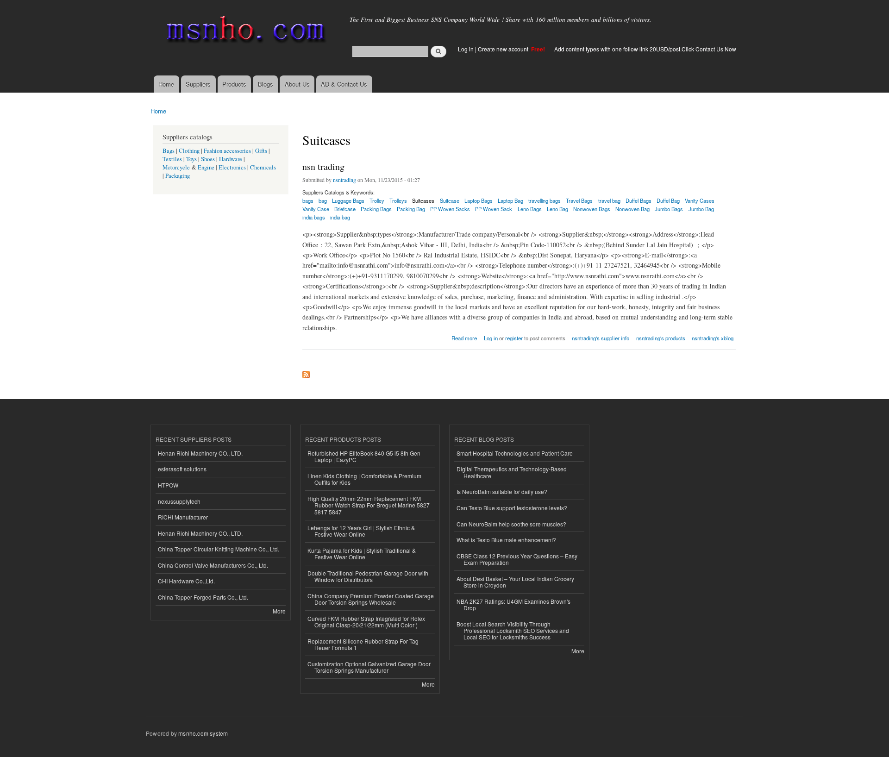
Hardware (230, 159)
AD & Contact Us (344, 84)
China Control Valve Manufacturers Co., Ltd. (213, 565)
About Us (297, 84)
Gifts (261, 151)
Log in (466, 49)
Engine (206, 167)
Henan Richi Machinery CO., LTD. (200, 453)
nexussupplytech (179, 501)
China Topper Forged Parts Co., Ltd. (203, 597)
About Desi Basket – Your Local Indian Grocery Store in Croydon (515, 582)
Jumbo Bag (701, 209)
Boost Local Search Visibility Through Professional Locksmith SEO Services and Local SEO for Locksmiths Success (513, 630)
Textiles (172, 159)
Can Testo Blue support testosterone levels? (512, 508)
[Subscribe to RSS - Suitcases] (306, 372)
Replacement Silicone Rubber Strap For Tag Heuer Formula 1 (363, 644)
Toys (191, 159)
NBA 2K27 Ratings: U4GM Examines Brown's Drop (513, 604)
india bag (340, 217)
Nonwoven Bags (591, 209)
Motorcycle (176, 167)
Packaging (177, 176)
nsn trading (323, 166)
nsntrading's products (660, 338)
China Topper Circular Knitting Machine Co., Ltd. (218, 549)
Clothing (189, 151)
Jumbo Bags (669, 209)
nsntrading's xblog (712, 338)
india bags (313, 217)
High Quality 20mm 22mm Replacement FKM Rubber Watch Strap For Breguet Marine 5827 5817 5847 (368, 505)
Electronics (232, 167)
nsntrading (344, 179)
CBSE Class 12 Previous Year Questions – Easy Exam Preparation (517, 559)
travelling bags (544, 200)
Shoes (208, 159)
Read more (464, 337)
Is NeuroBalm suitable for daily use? (502, 491)
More (279, 611)
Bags (169, 151)
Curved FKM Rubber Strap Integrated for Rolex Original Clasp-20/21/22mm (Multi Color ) (366, 621)
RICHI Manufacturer (183, 517)
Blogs (265, 84)
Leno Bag (557, 209)
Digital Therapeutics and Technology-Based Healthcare (512, 472)
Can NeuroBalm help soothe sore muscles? (511, 524)
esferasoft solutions (182, 469)
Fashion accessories (227, 151)
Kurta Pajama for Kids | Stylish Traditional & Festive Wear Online (361, 553)
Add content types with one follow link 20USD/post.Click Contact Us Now (645, 49)
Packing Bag (411, 209)
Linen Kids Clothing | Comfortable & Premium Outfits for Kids (364, 479)
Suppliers (198, 84)
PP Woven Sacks (450, 209)
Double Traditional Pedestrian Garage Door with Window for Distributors (367, 576)
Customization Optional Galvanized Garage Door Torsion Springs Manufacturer (369, 667)
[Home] (244, 31)
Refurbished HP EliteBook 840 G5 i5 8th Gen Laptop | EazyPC (363, 456)
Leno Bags (530, 209)
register (514, 338)
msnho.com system (203, 733)
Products (234, 84)
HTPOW (168, 485)
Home (166, 84)
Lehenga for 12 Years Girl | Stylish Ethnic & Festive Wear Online (361, 531)
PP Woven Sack (493, 209)
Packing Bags (376, 209)
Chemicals (263, 167)
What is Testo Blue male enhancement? (506, 540)
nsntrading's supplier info (600, 338)
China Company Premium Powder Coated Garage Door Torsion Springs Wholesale (370, 599)
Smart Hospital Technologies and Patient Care (515, 453)
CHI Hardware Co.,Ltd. (186, 581)
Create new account (504, 49)
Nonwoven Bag (632, 209)
